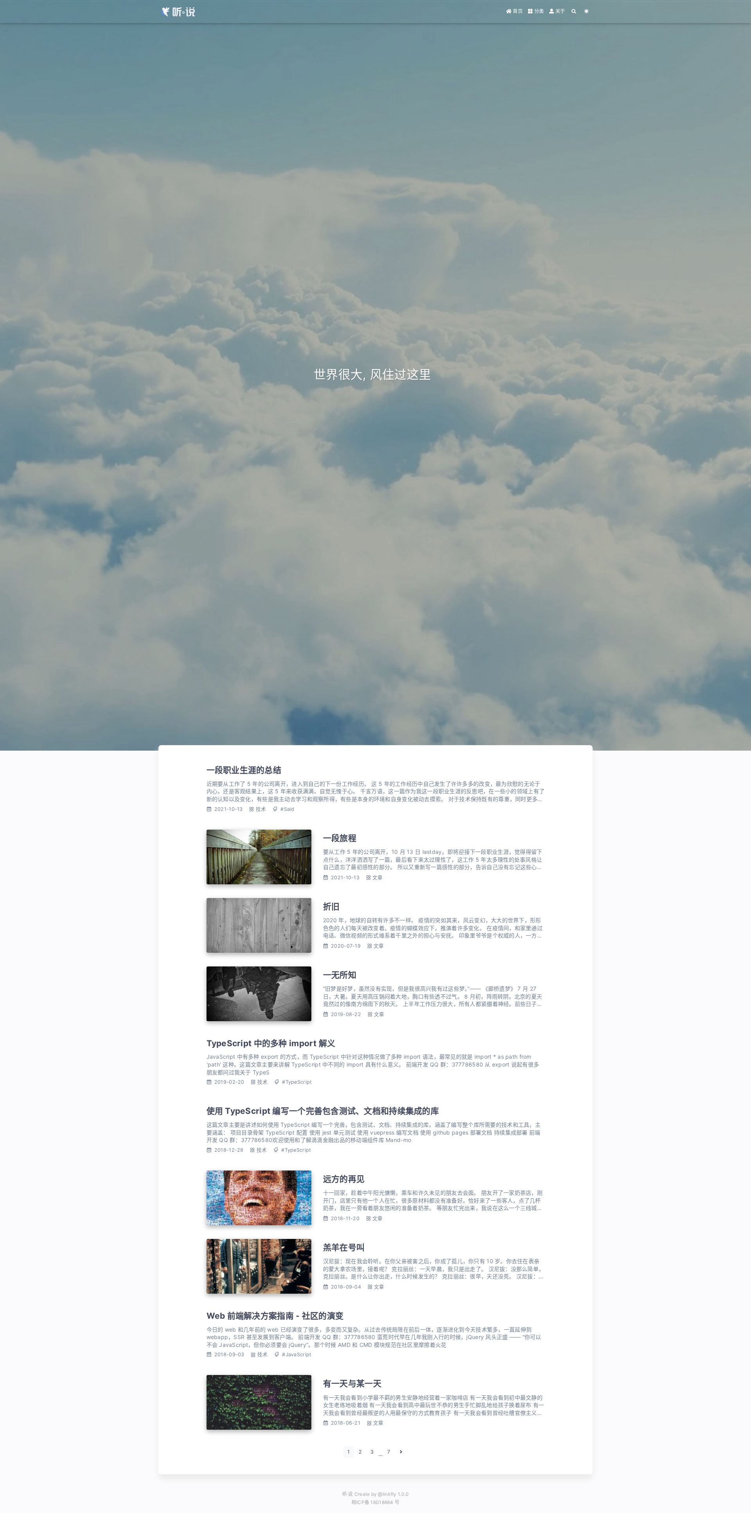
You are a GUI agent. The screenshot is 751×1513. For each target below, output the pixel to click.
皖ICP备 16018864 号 (375, 1502)
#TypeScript (297, 1082)
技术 (261, 809)
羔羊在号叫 (344, 1247)
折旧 (331, 906)
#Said (287, 809)
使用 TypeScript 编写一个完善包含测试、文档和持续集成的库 (323, 1111)
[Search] (574, 11)
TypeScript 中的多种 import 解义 (271, 1043)
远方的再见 (344, 1179)
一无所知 (339, 975)
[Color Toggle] (586, 11)
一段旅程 (339, 838)
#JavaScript (296, 1354)
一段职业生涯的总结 (244, 770)
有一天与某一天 (352, 1383)
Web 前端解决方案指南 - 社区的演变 (275, 1316)
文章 (377, 877)
